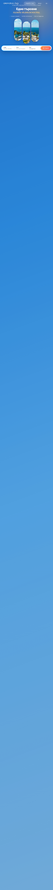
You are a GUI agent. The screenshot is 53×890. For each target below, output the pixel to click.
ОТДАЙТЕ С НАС (30, 3)
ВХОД (39, 3)
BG (46, 3)
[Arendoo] (10, 3)
